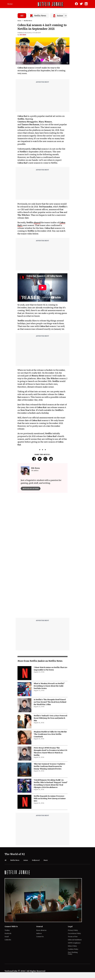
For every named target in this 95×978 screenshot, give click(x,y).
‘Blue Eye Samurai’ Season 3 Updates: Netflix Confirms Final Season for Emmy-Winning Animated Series (49, 708)
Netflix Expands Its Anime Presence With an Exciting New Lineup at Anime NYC (50, 740)
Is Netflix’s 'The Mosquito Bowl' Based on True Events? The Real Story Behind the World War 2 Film (50, 643)
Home (10, 4)
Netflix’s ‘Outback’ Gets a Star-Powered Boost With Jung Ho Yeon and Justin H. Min (50, 659)
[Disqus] (42, 528)
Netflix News (28, 20)
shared (37, 222)
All (21, 15)
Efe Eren (23, 35)
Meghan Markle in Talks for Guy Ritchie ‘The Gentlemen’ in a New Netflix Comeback (50, 675)
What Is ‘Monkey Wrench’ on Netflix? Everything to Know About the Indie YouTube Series (49, 627)
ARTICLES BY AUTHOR (31, 488)
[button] (68, 63)
